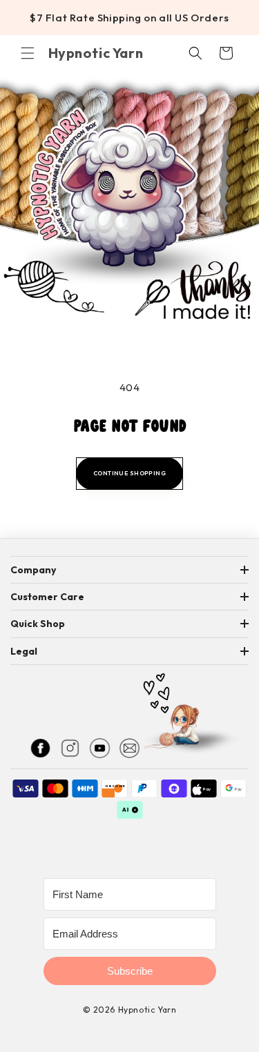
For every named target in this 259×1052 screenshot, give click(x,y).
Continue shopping (129, 473)
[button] (27, 53)
